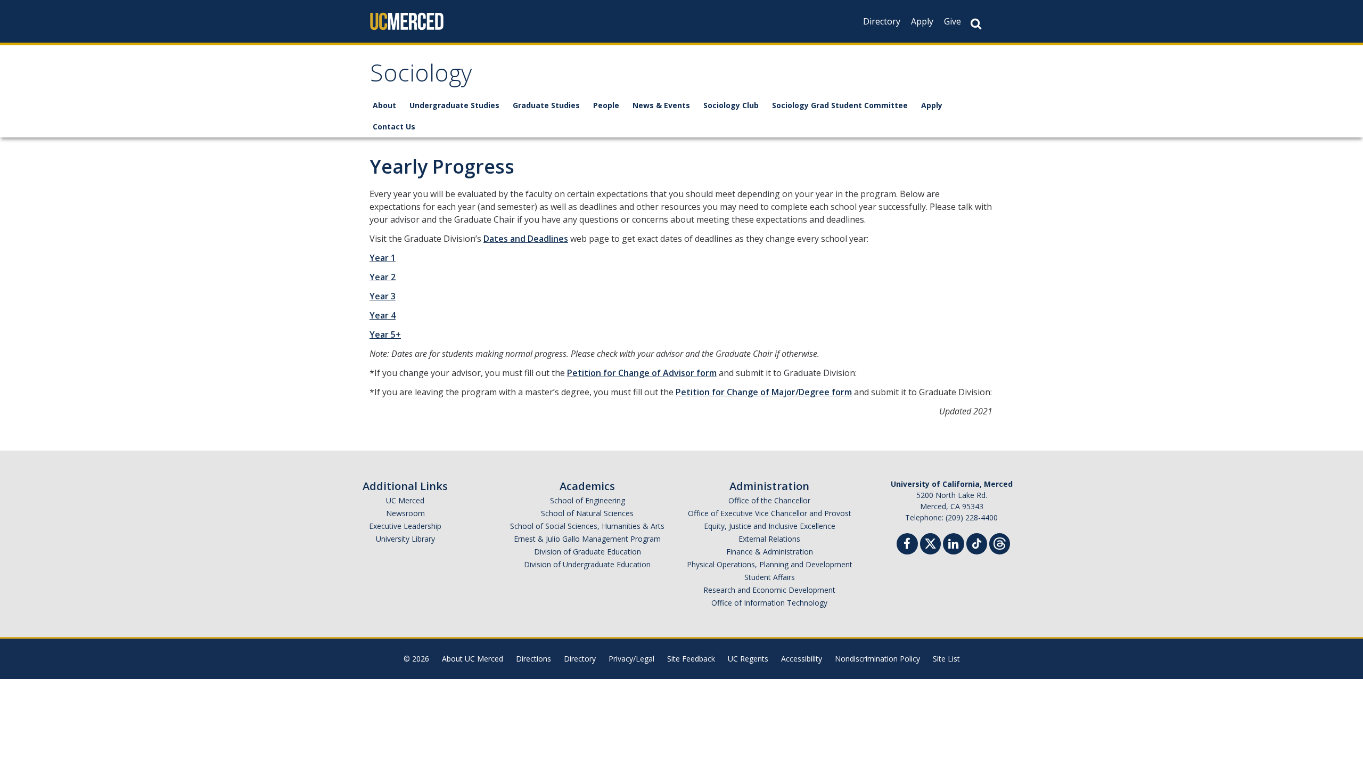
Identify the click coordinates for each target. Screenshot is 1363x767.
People (606, 105)
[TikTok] (977, 542)
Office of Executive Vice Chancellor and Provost (769, 513)
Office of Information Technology (769, 603)
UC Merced (405, 500)
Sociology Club (731, 105)
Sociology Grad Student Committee (840, 105)
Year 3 (383, 296)
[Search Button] (976, 23)
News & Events (661, 105)
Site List (946, 659)
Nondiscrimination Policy (877, 659)
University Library (405, 539)
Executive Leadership (405, 526)
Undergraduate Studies (454, 105)
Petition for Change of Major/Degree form (764, 392)
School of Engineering (587, 500)
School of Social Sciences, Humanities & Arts (587, 526)
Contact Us (394, 126)
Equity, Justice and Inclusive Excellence (769, 526)
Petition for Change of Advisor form (642, 373)
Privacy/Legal (631, 659)
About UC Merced (472, 659)
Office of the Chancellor (769, 500)
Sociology (421, 76)
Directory (881, 21)
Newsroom (405, 513)
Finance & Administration (769, 551)
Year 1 (383, 258)
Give (952, 21)
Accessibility (801, 659)
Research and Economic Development (769, 590)
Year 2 (383, 277)
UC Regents (748, 659)
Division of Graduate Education (587, 551)
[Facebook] (907, 545)
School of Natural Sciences (587, 513)
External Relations (769, 539)
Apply (922, 21)
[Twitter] (930, 542)
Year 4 (383, 315)
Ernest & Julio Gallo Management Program (587, 539)
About (384, 105)
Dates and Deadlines (525, 238)
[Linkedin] (953, 545)
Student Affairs (769, 577)
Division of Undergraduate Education (587, 564)
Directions (533, 659)
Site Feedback (691, 659)
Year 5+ (385, 334)
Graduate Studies (546, 105)
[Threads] (999, 542)
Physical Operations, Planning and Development (769, 564)
